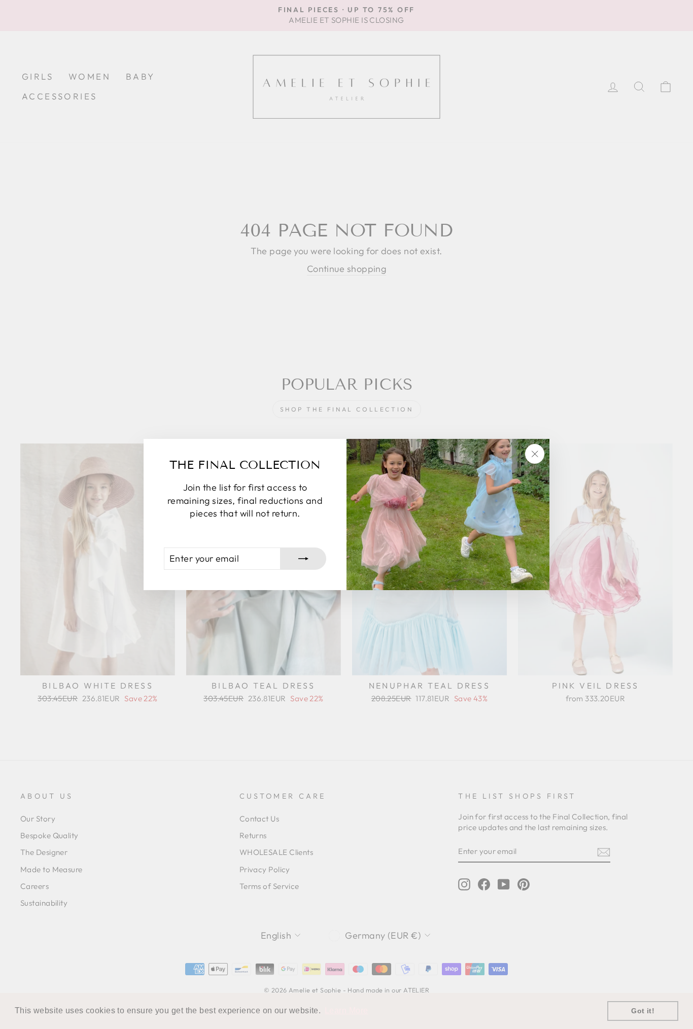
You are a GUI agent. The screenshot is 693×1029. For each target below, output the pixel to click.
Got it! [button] (642, 1011)
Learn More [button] (346, 1010)
